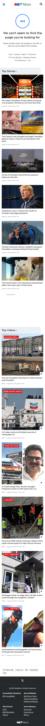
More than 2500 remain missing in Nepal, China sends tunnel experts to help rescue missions (22, 542)
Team (5, 673)
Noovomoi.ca (28, 712)
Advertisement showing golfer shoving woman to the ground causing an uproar (22, 651)
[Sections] (4, 4)
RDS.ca (26, 715)
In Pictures (31, 54)
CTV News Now (20, 60)
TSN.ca (5, 715)
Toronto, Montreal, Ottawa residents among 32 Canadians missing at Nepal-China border (22, 248)
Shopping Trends (29, 57)
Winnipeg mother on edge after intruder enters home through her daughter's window (22, 596)
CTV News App (8, 670)
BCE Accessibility (9, 696)
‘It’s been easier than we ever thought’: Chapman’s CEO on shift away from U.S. (19, 488)
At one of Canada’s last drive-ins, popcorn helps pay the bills (20, 176)
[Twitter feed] (22, 680)
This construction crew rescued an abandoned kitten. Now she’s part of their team (22, 284)
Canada (17, 54)
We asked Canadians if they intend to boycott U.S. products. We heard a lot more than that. (21, 102)
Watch (24, 54)
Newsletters (34, 670)
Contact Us (19, 670)
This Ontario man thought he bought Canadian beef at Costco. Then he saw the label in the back (22, 139)
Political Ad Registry (31, 701)
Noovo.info (28, 709)
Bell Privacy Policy (30, 696)
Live (29, 60)
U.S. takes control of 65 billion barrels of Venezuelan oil (19, 433)
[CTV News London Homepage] (22, 4)
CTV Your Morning (15, 57)
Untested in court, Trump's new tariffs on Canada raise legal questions (19, 212)
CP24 (5, 709)
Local (10, 54)
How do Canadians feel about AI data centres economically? (22, 379)
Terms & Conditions (31, 699)
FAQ (26, 670)
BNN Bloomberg (8, 712)
